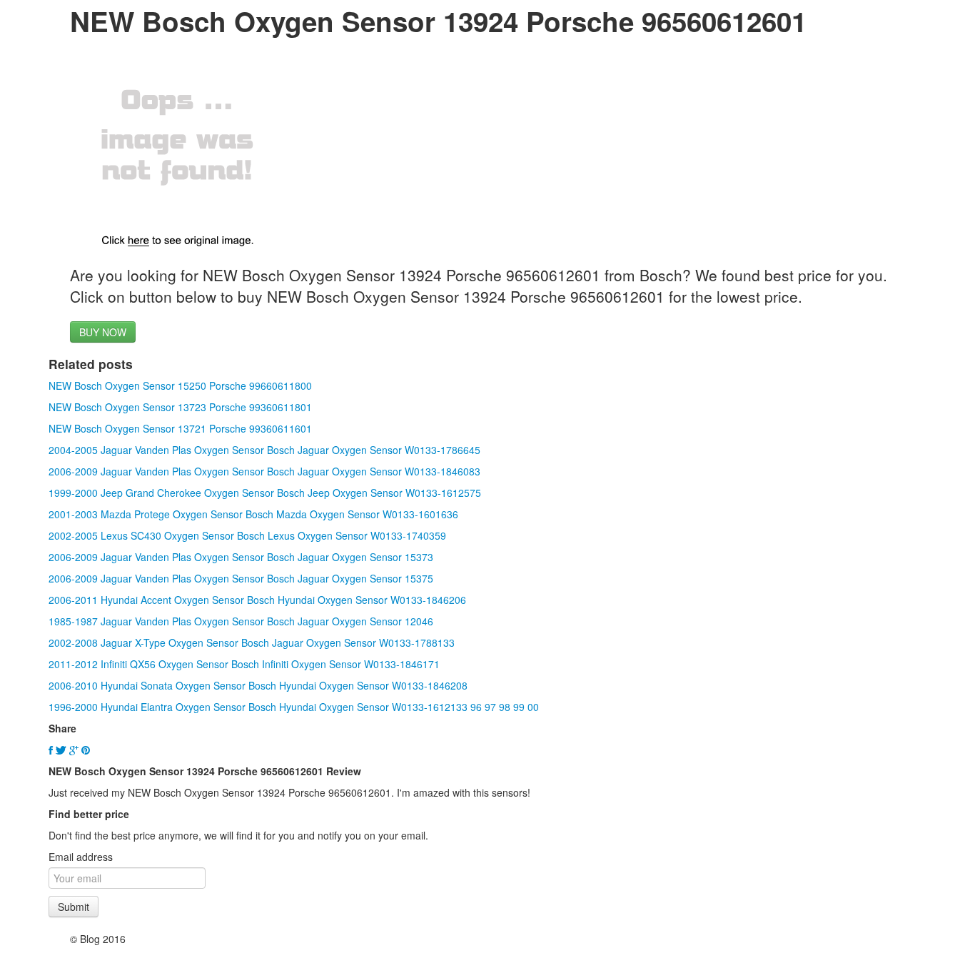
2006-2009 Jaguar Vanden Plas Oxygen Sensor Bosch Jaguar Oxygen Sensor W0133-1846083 (264, 471)
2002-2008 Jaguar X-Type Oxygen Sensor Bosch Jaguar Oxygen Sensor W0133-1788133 (252, 642)
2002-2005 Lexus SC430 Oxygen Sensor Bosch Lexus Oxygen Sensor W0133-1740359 (247, 535)
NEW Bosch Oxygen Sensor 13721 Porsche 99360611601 (180, 428)
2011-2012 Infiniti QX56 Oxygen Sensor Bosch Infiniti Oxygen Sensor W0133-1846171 (244, 664)
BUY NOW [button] (102, 332)
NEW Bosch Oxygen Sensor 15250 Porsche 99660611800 (180, 385)
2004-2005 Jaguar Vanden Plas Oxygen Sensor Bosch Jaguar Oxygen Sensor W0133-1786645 (264, 450)
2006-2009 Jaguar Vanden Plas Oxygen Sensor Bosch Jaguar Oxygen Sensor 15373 (241, 557)
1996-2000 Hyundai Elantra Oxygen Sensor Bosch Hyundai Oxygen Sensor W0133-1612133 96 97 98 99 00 (294, 707)
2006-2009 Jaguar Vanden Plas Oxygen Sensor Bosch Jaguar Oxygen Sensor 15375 (241, 578)
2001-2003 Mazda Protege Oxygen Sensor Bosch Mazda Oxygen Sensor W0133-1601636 (253, 514)
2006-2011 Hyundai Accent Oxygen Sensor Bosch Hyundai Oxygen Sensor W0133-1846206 (257, 600)
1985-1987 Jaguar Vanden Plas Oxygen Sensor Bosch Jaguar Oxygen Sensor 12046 (241, 621)
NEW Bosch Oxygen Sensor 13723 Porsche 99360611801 (180, 407)
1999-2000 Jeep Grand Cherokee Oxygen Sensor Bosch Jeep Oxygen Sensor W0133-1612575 (265, 492)
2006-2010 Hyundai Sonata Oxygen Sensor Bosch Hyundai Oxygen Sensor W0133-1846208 (258, 685)
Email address (81, 856)
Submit (73, 906)
